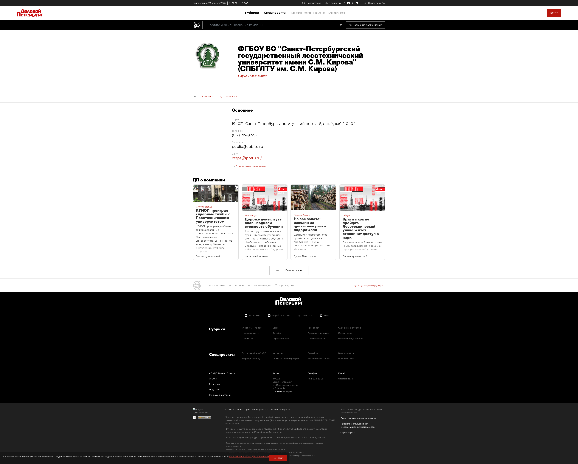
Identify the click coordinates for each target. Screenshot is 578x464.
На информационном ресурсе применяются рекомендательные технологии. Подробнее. (275, 437)
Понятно (277, 458)
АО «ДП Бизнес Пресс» (222, 373)
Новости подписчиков (350, 338)
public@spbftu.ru (247, 146)
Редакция (214, 384)
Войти (554, 12)
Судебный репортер (349, 327)
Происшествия (316, 338)
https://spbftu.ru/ (247, 158)
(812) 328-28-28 (315, 378)
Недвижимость (250, 333)
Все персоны (236, 285)
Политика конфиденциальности (358, 418)
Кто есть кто (279, 353)
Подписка (214, 389)
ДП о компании (228, 96)
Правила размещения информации (368, 285)
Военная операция (318, 333)
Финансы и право (252, 327)
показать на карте (282, 391)
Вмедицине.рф (346, 353)
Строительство (281, 338)
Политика (247, 338)
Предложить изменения (250, 166)
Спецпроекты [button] (275, 12)
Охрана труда (348, 432)
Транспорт (313, 327)
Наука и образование (252, 75)
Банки (276, 327)
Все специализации (259, 285)
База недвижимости (319, 358)
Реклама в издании (220, 395)
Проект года (345, 333)
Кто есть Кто (336, 12)
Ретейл (277, 333)
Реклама (319, 12)
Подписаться (313, 3)
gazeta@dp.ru (345, 378)
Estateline (313, 353)
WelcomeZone (346, 358)
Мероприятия (301, 12)
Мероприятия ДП (251, 358)
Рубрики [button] (252, 12)
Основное (207, 96)
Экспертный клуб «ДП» (254, 353)
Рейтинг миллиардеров (286, 358)
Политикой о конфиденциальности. (249, 456)
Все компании (217, 285)
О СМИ (213, 378)
